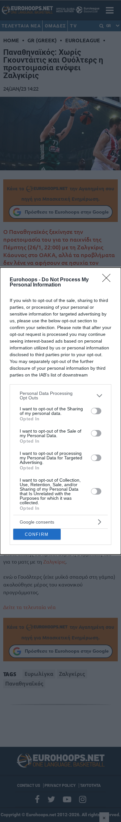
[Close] (108, 280)
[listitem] (60, 395)
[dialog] (60, 411)
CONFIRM (37, 534)
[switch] (96, 411)
